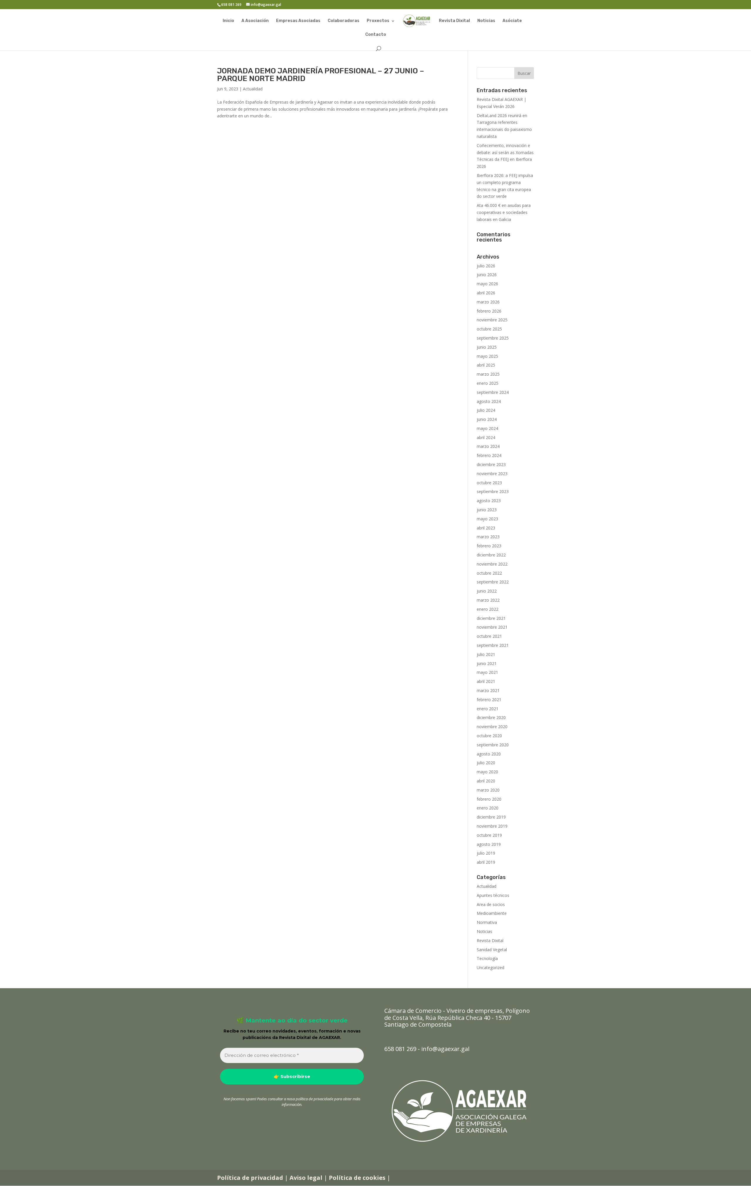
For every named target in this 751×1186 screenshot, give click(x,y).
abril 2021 (486, 681)
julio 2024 (486, 410)
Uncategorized (490, 967)
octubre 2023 (489, 482)
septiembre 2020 (493, 745)
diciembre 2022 (491, 555)
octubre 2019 (489, 835)
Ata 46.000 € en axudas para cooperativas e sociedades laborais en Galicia (504, 212)
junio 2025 (487, 347)
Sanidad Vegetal (492, 949)
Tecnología (487, 958)
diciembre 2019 (491, 817)
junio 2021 (487, 663)
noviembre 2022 (492, 564)
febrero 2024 (489, 455)
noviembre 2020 (492, 726)
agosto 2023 (489, 500)
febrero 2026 (489, 311)
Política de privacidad (250, 1178)
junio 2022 (487, 591)
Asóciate (512, 21)
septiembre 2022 (493, 582)
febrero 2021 (489, 699)
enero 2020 (487, 808)
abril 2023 (486, 528)
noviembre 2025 (492, 320)
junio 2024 (487, 419)
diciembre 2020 (491, 717)
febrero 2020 (489, 799)
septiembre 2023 (493, 491)
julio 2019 (486, 853)
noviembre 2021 (492, 627)
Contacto (375, 35)
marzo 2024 (488, 446)
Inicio (228, 21)
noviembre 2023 (492, 473)
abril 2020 (486, 781)
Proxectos (378, 21)
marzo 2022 (488, 600)
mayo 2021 (487, 672)
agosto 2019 (489, 844)
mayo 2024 (487, 428)
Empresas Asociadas (298, 21)
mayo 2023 (487, 519)
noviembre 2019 (492, 826)
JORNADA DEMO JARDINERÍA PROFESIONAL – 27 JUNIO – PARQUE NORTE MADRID (320, 74)
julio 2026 (486, 266)
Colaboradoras (343, 21)
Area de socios (491, 904)
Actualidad (253, 89)
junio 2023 (487, 509)
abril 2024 (486, 437)
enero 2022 (487, 609)
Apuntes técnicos (493, 895)
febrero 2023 (489, 546)
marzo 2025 (488, 374)
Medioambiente (492, 913)
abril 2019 (486, 862)
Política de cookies (357, 1178)
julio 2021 (486, 654)
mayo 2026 (487, 283)
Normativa (487, 922)
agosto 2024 (489, 401)
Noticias (486, 21)
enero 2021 (487, 708)
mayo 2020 (487, 772)
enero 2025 (487, 383)
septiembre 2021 (493, 645)
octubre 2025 (489, 329)
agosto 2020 (489, 754)
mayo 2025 (487, 356)
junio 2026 (487, 274)
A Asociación (255, 21)
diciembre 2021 (491, 618)
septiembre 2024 (493, 392)
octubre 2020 (489, 735)
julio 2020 (486, 762)
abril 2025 (486, 365)
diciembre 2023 (491, 464)
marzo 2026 (488, 302)
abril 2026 (486, 293)
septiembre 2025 (493, 338)
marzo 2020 (488, 790)
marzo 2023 (488, 536)
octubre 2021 (489, 636)
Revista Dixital (454, 21)
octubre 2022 (489, 573)
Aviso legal (306, 1178)
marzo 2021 (488, 690)
